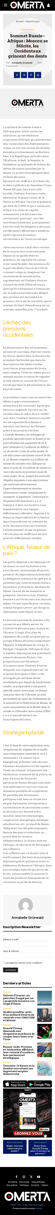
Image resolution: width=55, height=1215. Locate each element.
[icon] (48, 5)
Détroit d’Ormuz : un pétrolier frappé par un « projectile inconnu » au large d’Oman (19, 999)
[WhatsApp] (38, 75)
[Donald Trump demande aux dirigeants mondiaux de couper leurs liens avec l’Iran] (44, 1031)
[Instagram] (24, 1177)
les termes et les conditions (28, 962)
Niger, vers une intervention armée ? (14, 1148)
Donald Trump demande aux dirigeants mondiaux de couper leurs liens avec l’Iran (19, 1033)
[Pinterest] (31, 75)
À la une (7, 992)
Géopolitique (32, 21)
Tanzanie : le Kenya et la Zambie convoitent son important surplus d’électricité (19, 1070)
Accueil (20, 21)
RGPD (13, 1205)
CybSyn (38, 1208)
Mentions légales (37, 1205)
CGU (19, 1205)
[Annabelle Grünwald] (27, 905)
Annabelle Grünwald (22, 63)
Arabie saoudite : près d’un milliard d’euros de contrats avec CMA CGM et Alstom (19, 1016)
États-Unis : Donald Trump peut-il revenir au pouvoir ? (40, 1150)
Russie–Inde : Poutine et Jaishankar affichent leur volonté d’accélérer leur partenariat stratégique (19, 1052)
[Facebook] (17, 75)
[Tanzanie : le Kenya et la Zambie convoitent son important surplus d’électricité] (44, 1068)
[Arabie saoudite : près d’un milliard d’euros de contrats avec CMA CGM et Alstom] (44, 1014)
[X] (24, 75)
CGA (25, 1205)
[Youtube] (38, 1177)
